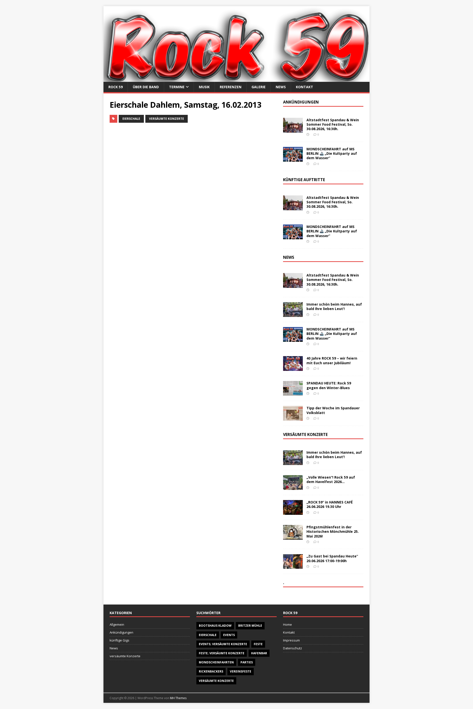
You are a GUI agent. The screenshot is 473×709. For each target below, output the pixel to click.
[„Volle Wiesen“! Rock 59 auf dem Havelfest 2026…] (293, 487)
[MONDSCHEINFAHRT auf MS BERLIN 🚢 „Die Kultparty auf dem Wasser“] (293, 158)
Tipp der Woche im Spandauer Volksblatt (333, 410)
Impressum (291, 640)
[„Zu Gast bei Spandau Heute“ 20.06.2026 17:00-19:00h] (293, 566)
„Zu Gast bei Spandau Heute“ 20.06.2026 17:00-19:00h (332, 558)
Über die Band (146, 87)
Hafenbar (259, 653)
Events (229, 635)
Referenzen (230, 87)
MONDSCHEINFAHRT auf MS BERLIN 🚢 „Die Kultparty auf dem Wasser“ (331, 153)
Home (287, 624)
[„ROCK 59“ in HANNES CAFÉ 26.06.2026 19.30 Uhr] (293, 512)
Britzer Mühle (250, 625)
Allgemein (117, 624)
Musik (204, 87)
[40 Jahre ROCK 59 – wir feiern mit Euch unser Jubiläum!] (293, 368)
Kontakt (304, 87)
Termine (177, 87)
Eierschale (131, 119)
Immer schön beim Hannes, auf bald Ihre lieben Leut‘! (334, 306)
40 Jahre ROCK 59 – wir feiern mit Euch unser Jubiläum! (331, 360)
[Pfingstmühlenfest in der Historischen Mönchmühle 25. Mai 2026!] (293, 537)
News (281, 87)
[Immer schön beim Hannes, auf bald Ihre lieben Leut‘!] (293, 314)
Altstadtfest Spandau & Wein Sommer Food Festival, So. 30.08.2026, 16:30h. (332, 124)
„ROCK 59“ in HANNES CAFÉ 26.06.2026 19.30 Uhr (329, 504)
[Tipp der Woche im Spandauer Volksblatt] (293, 417)
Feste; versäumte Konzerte (221, 653)
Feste (258, 644)
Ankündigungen (121, 632)
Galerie (259, 87)
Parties (246, 662)
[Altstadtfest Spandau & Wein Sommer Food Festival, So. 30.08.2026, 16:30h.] (293, 129)
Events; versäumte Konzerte (223, 644)
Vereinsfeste (240, 671)
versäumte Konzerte (166, 119)
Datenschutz (292, 648)
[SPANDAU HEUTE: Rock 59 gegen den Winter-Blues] (293, 393)
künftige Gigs (119, 640)
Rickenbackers (211, 671)
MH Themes (178, 698)
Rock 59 (115, 87)
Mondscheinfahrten (216, 662)
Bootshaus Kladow (215, 625)
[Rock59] (236, 78)
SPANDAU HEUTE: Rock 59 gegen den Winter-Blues (328, 385)
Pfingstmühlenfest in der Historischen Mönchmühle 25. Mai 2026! (332, 531)
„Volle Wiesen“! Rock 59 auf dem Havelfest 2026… (330, 479)
